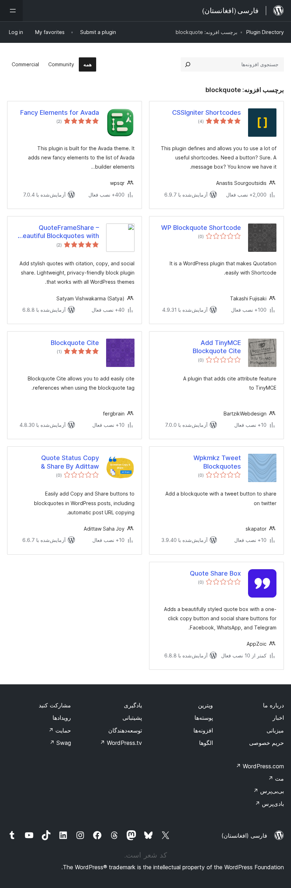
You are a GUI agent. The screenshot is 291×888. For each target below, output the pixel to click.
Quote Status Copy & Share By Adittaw (70, 462)
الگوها (206, 742)
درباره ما (273, 705)
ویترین (205, 705)
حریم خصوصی (266, 742)
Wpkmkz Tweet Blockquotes (217, 462)
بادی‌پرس (269, 803)
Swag (60, 742)
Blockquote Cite (75, 342)
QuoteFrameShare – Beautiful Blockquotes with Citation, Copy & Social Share (59, 232)
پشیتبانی (132, 717)
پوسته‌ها (203, 717)
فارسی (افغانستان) (244, 835)
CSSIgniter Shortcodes (206, 112)
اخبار (278, 717)
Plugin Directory (265, 32)
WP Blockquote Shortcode (201, 227)
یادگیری (133, 705)
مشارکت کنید (55, 705)
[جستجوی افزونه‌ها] (188, 64)
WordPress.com (260, 766)
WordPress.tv (121, 742)
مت (276, 778)
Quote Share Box (215, 573)
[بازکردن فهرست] (11, 10)
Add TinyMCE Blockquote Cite (217, 347)
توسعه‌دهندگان (125, 730)
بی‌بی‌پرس (268, 790)
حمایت (59, 730)
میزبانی (275, 730)
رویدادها (62, 717)
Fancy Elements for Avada (59, 112)
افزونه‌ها (203, 730)
